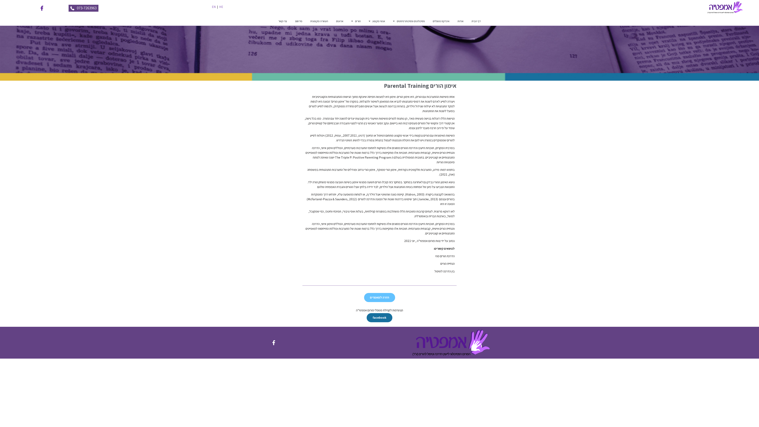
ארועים (339, 21)
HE (221, 7)
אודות (460, 21)
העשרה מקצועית (319, 21)
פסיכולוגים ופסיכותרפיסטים (411, 21)
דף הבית (476, 21)
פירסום (298, 21)
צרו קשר (282, 21)
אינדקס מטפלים (441, 21)
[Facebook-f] (42, 8)
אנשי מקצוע (378, 21)
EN (214, 7)
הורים (358, 21)
